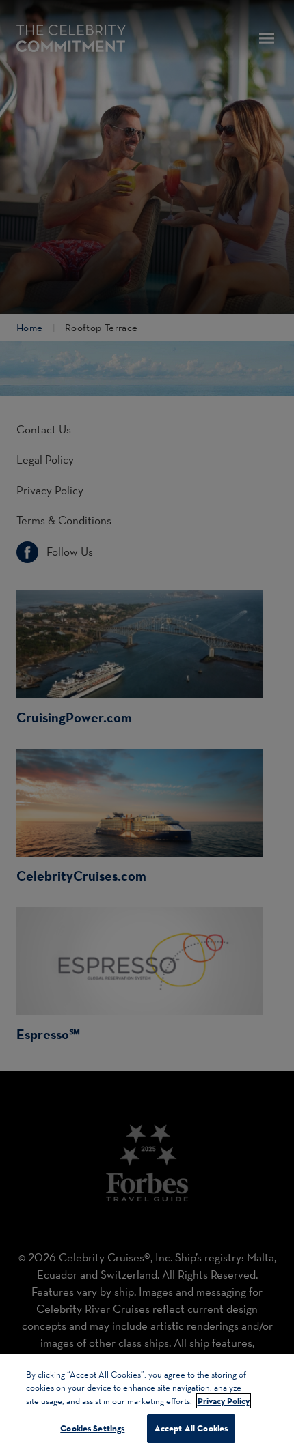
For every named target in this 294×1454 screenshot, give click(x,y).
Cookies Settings (92, 1428)
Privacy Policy (224, 1401)
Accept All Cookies (191, 1428)
